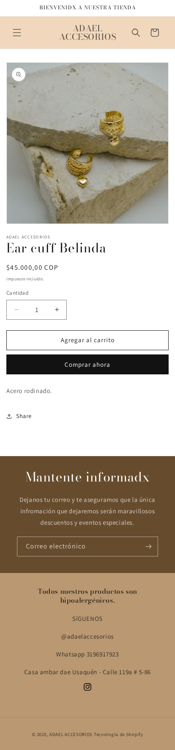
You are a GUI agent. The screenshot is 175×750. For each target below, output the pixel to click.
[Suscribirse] (148, 546)
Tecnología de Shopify (118, 734)
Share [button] (24, 416)
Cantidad (17, 292)
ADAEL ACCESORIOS (71, 734)
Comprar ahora (87, 364)
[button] (17, 32)
